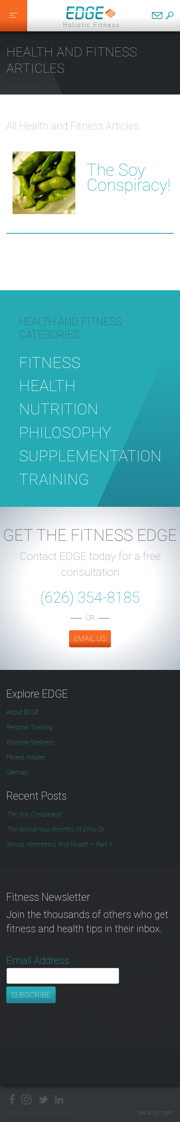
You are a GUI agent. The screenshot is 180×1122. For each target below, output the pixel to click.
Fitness (50, 362)
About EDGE (22, 712)
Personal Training (29, 727)
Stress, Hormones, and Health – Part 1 (59, 844)
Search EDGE (169, 15)
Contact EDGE (157, 15)
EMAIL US (90, 638)
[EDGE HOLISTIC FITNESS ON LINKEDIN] (59, 1099)
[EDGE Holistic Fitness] (91, 16)
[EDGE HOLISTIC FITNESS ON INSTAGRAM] (26, 1099)
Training (54, 479)
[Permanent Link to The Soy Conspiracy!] (44, 151)
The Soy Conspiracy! (129, 177)
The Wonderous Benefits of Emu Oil (55, 829)
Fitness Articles (25, 757)
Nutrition (58, 409)
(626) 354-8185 (90, 597)
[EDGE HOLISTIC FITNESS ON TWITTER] (43, 1099)
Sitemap (17, 772)
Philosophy (65, 432)
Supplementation (90, 456)
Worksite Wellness (30, 742)
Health (47, 385)
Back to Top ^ (156, 1113)
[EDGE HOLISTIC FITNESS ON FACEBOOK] (10, 1099)
